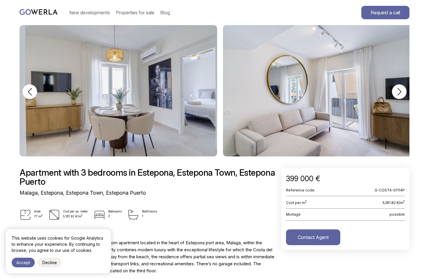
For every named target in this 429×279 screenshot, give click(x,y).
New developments (89, 12)
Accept (23, 262)
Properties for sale (135, 12)
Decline (49, 262)
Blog (165, 12)
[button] (29, 91)
